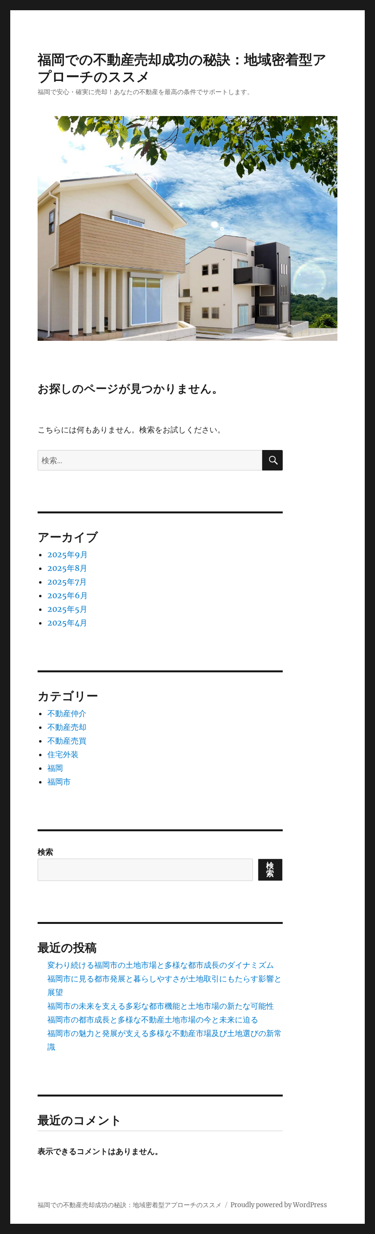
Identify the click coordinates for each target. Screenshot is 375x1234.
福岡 (55, 768)
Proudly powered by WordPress (278, 1205)
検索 (45, 852)
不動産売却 (66, 727)
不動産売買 (66, 740)
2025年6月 (67, 595)
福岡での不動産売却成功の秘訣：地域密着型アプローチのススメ (130, 1205)
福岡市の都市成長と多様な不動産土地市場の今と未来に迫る (152, 1019)
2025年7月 (67, 582)
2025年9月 (67, 554)
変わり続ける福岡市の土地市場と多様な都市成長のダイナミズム (160, 965)
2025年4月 (67, 622)
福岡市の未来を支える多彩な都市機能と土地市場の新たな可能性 (160, 1006)
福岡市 (59, 781)
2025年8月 (67, 568)
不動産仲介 (66, 713)
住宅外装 (63, 754)
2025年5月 (67, 609)
